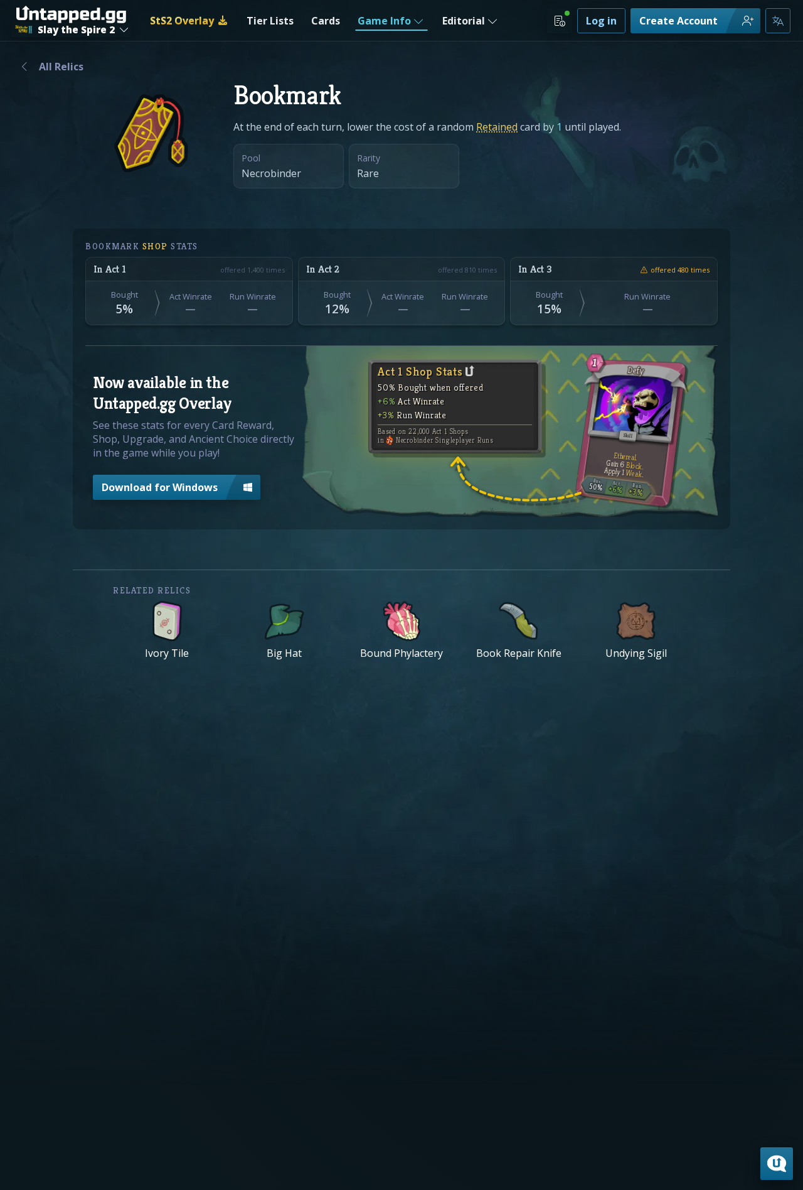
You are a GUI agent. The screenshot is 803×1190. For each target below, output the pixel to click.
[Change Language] (777, 20)
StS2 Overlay (182, 21)
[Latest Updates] (559, 20)
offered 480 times (680, 269)
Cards (325, 21)
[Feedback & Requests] (776, 1163)
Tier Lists (270, 21)
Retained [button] (497, 127)
